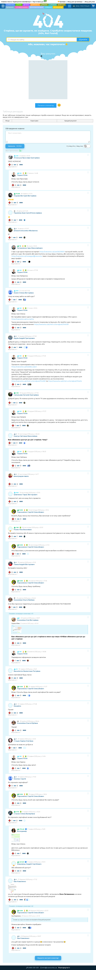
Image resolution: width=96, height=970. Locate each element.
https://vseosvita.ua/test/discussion (24, 367)
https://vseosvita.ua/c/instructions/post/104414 (65, 381)
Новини (4, 2)
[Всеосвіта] (3, 6)
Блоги (10, 2)
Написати (15, 146)
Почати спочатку (46, 105)
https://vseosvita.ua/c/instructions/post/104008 (51, 324)
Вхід (77, 6)
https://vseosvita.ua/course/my (22, 319)
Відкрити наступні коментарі (48, 958)
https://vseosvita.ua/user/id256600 (52, 252)
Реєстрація (84, 6)
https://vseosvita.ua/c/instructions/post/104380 (28, 381)
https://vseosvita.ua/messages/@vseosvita (26, 256)
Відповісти (12, 167)
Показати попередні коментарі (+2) (21, 906)
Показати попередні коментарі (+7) (21, 613)
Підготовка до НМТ (40, 1)
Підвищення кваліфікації (22, 2)
